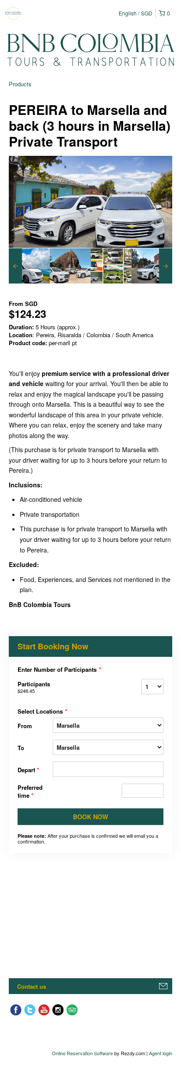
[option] (29, 266)
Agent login (160, 1053)
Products (20, 84)
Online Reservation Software (82, 1053)
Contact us (31, 986)
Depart (28, 770)
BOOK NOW (90, 816)
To (21, 748)
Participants (34, 687)
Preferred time (30, 791)
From (25, 726)
